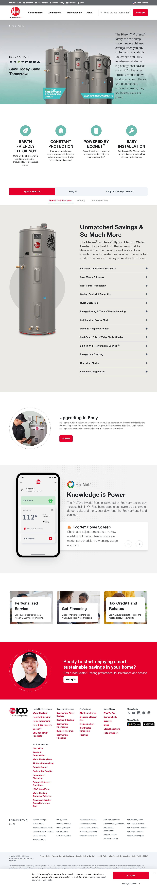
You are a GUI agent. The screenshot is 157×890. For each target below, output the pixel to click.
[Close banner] (154, 872)
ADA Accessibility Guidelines (119, 856)
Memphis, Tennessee (88, 831)
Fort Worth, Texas (63, 835)
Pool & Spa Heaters (42, 725)
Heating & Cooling (41, 717)
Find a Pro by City (18, 819)
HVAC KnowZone (41, 789)
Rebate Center (40, 767)
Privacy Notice (45, 856)
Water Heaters (40, 713)
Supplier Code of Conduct (85, 856)
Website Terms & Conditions (63, 856)
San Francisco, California (137, 827)
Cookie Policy (102, 856)
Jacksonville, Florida (88, 824)
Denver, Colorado (63, 824)
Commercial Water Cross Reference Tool (42, 803)
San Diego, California (135, 824)
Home (11, 26)
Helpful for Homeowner (42, 709)
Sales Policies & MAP (140, 856)
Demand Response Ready (94, 328)
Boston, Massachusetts (42, 827)
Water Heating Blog (42, 759)
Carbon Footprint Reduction (95, 294)
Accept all (131, 875)
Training (84, 735)
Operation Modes (89, 363)
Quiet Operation (89, 302)
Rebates (29, 3)
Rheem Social (132, 709)
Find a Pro (38, 748)
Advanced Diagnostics (92, 371)
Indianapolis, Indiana (88, 820)
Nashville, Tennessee (88, 835)
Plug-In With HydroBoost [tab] (119, 191)
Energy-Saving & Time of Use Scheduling (103, 311)
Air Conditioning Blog (43, 763)
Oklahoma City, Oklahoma (114, 824)
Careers (72, 3)
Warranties (16, 3)
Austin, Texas (38, 824)
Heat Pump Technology (93, 285)
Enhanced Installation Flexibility (98, 268)
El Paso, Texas (62, 831)
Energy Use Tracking (91, 354)
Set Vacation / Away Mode (94, 320)
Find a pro (71, 679)
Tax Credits (42, 3)
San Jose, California (135, 831)
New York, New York (112, 820)
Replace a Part (87, 724)
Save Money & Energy (92, 277)
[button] (128, 543)
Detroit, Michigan (63, 827)
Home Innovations (41, 721)
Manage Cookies (129, 883)
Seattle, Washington (135, 835)
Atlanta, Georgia (39, 820)
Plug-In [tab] (73, 191)
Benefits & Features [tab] (60, 200)
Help (82, 3)
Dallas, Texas (61, 820)
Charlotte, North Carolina (43, 831)
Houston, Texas (39, 839)
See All (12, 824)
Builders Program (64, 731)
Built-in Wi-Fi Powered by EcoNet (100, 345)
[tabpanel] (78, 295)
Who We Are (109, 713)
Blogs (106, 725)
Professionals (74, 12)
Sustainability (58, 3)
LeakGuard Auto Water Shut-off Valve (101, 337)
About (90, 12)
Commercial (54, 12)
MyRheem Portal (88, 713)
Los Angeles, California (89, 827)
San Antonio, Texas (135, 820)
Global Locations (112, 729)
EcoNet (37, 729)
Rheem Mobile (133, 720)
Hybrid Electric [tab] (32, 191)
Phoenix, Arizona (110, 834)
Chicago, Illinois (39, 835)
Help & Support (111, 733)
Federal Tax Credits (42, 771)
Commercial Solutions (65, 709)
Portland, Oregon (111, 838)
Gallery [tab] (81, 200)
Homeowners (35, 12)
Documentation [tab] (99, 200)
